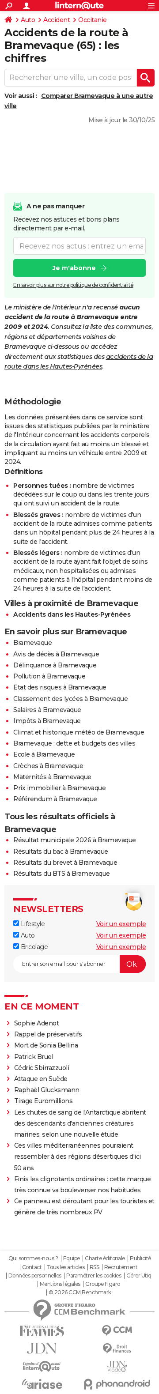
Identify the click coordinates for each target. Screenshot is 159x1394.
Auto (28, 20)
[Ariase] (42, 1384)
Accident (56, 20)
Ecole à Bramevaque (44, 754)
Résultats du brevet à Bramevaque (65, 863)
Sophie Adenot (36, 1023)
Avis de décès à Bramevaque (56, 654)
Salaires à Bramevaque (47, 710)
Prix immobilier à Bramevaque (59, 788)
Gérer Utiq (138, 1276)
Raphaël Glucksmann (47, 1090)
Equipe (71, 1258)
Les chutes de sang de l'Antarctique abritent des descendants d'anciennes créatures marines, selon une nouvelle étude (80, 1123)
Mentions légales (60, 1284)
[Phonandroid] (117, 1384)
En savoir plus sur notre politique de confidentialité (73, 285)
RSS (94, 1267)
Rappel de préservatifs (48, 1034)
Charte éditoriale (105, 1258)
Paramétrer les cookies (93, 1276)
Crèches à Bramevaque (48, 766)
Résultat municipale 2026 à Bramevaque (74, 840)
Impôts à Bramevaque (47, 721)
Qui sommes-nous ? (33, 1258)
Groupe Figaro (102, 1284)
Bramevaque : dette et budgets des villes (74, 743)
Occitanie (92, 20)
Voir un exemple (121, 924)
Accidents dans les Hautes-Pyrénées (71, 614)
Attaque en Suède (41, 1079)
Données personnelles (34, 1276)
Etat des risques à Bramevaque (59, 687)
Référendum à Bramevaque (55, 799)
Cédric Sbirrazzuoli (41, 1068)
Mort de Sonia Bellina (46, 1045)
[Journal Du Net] (42, 1348)
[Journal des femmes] (42, 1331)
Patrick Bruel (33, 1057)
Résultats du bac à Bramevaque (60, 851)
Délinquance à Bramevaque (54, 665)
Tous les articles (66, 1267)
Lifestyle (32, 924)
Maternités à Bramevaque (52, 777)
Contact (32, 1267)
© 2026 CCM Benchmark (80, 1292)
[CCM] (117, 1330)
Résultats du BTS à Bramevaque (61, 874)
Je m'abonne (74, 268)
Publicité (140, 1258)
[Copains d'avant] (42, 1366)
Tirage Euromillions (43, 1101)
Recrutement (121, 1267)
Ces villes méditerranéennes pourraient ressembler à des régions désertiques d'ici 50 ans (77, 1157)
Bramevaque (32, 643)
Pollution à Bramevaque (49, 676)
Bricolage (33, 947)
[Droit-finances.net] (117, 1348)
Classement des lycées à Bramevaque (70, 699)
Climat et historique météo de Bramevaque (78, 732)
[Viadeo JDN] (117, 1366)
